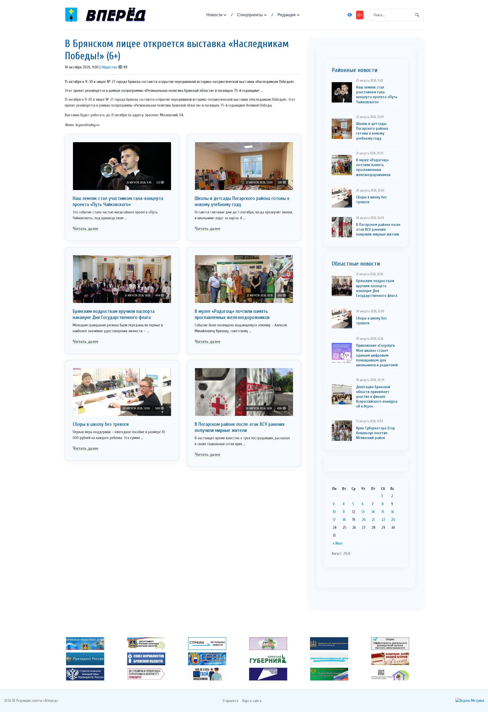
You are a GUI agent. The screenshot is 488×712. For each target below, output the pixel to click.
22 (383, 519)
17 (334, 519)
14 (373, 512)
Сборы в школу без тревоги (101, 424)
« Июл (337, 543)
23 (393, 519)
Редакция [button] (287, 15)
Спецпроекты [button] (250, 15)
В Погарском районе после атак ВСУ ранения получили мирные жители (239, 427)
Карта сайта (252, 701)
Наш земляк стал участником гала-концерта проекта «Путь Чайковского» (118, 201)
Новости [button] (214, 15)
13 (363, 512)
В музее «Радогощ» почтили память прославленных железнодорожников (232, 314)
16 (392, 512)
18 (344, 519)
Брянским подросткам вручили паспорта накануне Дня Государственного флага (114, 314)
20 (363, 519)
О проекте (230, 701)
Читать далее (85, 228)
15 (383, 512)
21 (373, 519)
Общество (109, 67)
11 (344, 512)
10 (334, 512)
